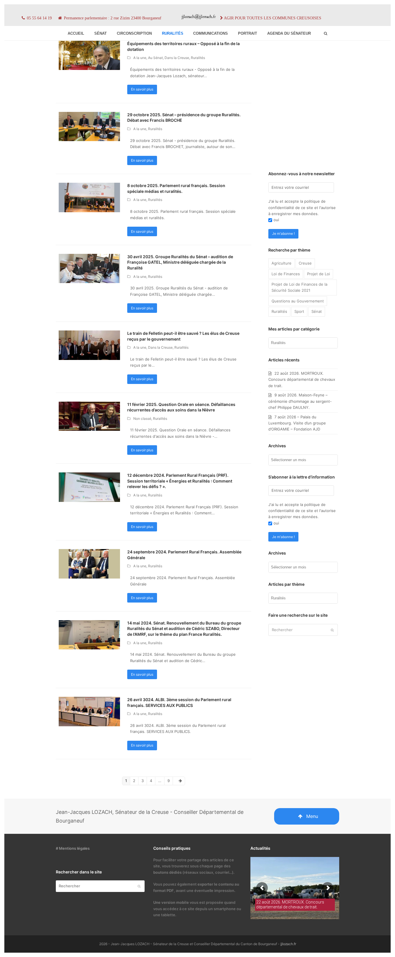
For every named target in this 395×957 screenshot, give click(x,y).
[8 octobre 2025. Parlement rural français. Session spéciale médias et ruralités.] (89, 197)
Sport (299, 311)
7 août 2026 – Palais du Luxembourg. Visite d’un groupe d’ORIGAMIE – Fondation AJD (297, 423)
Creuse (305, 263)
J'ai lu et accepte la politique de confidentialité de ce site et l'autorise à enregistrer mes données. (302, 207)
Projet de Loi (318, 273)
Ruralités (198, 58)
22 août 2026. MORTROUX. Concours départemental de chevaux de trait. (301, 379)
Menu (312, 816)
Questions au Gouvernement (298, 301)
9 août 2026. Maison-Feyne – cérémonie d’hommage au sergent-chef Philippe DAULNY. (300, 401)
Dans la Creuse (177, 58)
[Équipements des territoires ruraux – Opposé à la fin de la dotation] (89, 55)
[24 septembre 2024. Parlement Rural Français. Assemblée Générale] (89, 563)
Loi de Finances (286, 273)
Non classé (142, 418)
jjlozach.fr (288, 944)
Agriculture (281, 263)
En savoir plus (142, 89)
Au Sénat (155, 58)
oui (276, 219)
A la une (139, 58)
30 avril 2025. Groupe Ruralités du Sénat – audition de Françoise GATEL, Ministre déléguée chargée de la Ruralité (180, 262)
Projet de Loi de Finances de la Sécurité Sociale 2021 (299, 287)
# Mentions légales (73, 848)
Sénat (316, 311)
